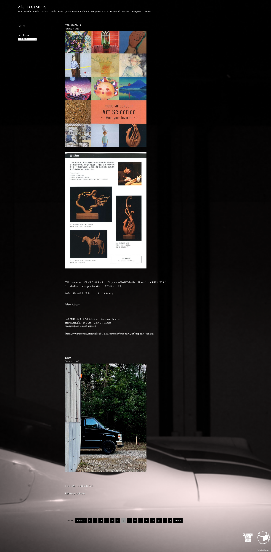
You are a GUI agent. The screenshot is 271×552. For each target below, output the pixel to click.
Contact (147, 11)
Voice (68, 11)
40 (159, 520)
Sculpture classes (100, 11)
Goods (52, 11)
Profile (27, 11)
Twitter (125, 11)
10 (101, 520)
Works (35, 11)
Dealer (44, 11)
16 (129, 520)
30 (153, 520)
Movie (75, 11)
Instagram (136, 11)
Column (84, 11)
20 (146, 520)
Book (60, 11)
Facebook (115, 11)
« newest (81, 520)
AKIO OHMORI (32, 7)
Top (20, 11)
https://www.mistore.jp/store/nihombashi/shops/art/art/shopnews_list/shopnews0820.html (109, 333)
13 (112, 520)
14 (118, 520)
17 (135, 520)
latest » (178, 520)
